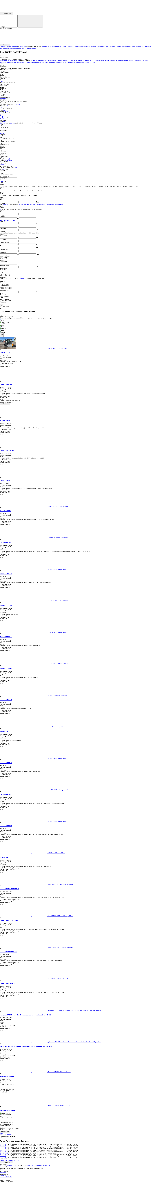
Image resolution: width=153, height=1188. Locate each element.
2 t (3, 220)
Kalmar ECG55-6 (6, 574)
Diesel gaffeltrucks (56, 46)
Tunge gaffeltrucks (110, 46)
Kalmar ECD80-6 (6, 763)
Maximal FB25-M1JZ (7, 1076)
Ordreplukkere (4, 48)
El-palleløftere (101, 46)
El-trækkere (11, 48)
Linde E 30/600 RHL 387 (8, 952)
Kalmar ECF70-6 (6, 605)
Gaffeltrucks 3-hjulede (73, 46)
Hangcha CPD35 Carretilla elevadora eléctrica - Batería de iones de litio (26, 1015)
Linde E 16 (3, 1150)
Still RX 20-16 (4, 1148)
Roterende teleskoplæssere (123, 46)
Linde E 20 (3, 1156)
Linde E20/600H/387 (7, 451)
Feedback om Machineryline (34, 1165)
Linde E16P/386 (5, 481)
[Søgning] (30, 21)
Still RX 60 (3, 1144)
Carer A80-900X (5, 542)
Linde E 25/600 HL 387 (8, 983)
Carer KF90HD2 (5, 511)
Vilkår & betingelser (5, 1165)
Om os (2, 1160)
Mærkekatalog (47, 1165)
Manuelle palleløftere (30, 48)
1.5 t (1, 220)
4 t (12, 220)
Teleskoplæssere (46, 46)
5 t (14, 220)
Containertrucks (19, 48)
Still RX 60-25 (4, 1153)
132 (6, 1134)
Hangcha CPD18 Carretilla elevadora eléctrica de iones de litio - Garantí (26, 1046)
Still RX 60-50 (5, 353)
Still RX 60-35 (4, 1157)
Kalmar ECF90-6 (6, 700)
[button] (76, 36)
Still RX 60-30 (4, 1151)
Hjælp (5, 1160)
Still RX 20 (3, 1146)
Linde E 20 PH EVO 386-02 (9, 889)
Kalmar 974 (4, 731)
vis (1, 305)
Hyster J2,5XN (5, 420)
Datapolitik (14, 1165)
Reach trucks (92, 46)
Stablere (64, 46)
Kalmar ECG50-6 (6, 826)
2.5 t (5, 220)
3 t (7, 220)
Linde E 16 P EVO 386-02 (9, 920)
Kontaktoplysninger (13, 1160)
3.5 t (10, 220)
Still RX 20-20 (4, 1147)
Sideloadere (147, 46)
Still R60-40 (4, 857)
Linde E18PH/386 (6, 384)
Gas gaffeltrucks (84, 46)
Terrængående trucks (137, 46)
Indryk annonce (5, 403)
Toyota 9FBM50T (6, 637)
